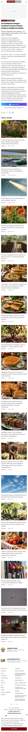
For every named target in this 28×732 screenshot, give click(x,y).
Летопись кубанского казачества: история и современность (20, 674)
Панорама (17, 668)
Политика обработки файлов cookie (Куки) (20, 700)
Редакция (17, 691)
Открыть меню (1, 1)
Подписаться (15, 104)
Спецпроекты (18, 678)
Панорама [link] (3, 348)
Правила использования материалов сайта (21, 696)
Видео (2, 687)
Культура (3, 682)
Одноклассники (14, 704)
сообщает (9, 49)
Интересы (3, 694)
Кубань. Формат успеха (20, 682)
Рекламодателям (19, 693)
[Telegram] (10, 112)
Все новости (4, 668)
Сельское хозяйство (5, 692)
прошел (16, 87)
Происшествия (4, 678)
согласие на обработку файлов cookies (11, 725)
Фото (2, 685)
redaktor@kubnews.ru (14, 713)
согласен (14, 729)
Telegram (17, 704)
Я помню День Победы (20, 685)
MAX (22, 107)
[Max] (13, 112)
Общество (4, 20)
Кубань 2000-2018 (19, 680)
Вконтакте (11, 704)
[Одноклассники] (7, 112)
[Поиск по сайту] (26, 1)
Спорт (2, 680)
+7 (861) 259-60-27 (14, 711)
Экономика (3, 675)
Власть (2, 673)
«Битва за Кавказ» (19, 670)
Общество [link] (3, 145)
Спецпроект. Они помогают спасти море (20, 688)
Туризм (2, 689)
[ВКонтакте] (4, 112)
